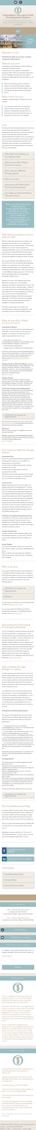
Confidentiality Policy (14, 874)
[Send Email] (15, 2)
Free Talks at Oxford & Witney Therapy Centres (18, 194)
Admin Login (26, 1129)
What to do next (12, 179)
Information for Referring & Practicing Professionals (17, 186)
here (5, 828)
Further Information (15, 657)
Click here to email (20, 937)
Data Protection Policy (14, 886)
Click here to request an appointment (15, 416)
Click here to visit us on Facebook (16, 850)
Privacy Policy (11, 880)
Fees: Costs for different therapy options (15, 172)
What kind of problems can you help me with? (17, 155)
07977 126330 (20, 930)
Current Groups (7, 374)
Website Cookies (5, 1129)
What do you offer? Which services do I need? (16, 163)
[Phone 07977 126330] (20, 2)
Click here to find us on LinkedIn (19, 859)
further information (7, 423)
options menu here (16, 604)
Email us (8, 597)
